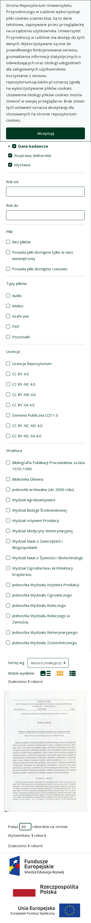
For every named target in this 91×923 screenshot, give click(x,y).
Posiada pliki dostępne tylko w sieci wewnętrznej (42, 255)
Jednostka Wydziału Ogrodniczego (42, 595)
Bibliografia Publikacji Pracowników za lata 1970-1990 (48, 465)
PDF (15, 326)
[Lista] (45, 672)
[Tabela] (73, 672)
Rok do (12, 205)
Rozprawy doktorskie (32, 155)
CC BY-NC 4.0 (23, 384)
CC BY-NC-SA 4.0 (26, 435)
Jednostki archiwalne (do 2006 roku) (43, 489)
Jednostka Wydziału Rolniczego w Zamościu (41, 618)
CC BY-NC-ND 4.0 (27, 425)
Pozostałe (21, 336)
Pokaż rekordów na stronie (38, 826)
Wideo (17, 305)
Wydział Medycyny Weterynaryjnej (42, 530)
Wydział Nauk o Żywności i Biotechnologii (47, 557)
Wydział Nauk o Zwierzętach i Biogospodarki (37, 544)
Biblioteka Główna (27, 479)
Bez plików (21, 241)
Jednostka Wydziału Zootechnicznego (44, 642)
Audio (17, 295)
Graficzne (20, 316)
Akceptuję (45, 133)
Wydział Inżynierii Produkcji (35, 520)
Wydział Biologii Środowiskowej (39, 510)
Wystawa (22, 164)
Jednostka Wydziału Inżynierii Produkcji (45, 584)
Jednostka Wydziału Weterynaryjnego (45, 632)
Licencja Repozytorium (32, 363)
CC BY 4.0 (20, 373)
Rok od (12, 181)
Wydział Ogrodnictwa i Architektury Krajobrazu (42, 571)
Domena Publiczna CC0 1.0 (35, 415)
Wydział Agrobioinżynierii (33, 499)
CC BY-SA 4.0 (23, 404)
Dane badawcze (33, 146)
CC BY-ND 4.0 (24, 394)
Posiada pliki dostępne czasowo (39, 268)
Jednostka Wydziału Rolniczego (39, 605)
